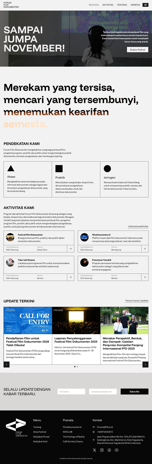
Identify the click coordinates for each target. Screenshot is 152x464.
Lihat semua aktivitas (138, 226)
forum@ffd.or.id (105, 427)
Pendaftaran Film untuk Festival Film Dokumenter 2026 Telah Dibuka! (27, 341)
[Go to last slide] (7, 364)
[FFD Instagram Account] (102, 451)
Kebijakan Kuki (40, 441)
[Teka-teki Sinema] (70, 277)
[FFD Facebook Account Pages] (109, 451)
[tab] (74, 366)
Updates (135, 4)
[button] (145, 5)
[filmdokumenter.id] (144, 248)
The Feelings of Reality (74, 436)
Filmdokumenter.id (72, 427)
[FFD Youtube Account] (117, 451)
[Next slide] (145, 364)
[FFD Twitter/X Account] (94, 451)
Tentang (122, 4)
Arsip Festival (39, 431)
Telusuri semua (136, 300)
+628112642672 (105, 431)
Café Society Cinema (73, 441)
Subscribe (134, 391)
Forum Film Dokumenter (11, 4)
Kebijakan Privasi (41, 436)
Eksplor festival (137, 49)
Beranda (94, 4)
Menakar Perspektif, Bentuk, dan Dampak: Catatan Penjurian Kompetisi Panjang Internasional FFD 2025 (123, 343)
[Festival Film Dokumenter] (70, 248)
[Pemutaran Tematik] (144, 277)
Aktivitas (107, 4)
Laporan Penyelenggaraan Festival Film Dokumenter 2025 (76, 339)
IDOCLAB (67, 431)
